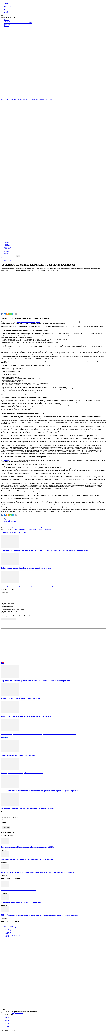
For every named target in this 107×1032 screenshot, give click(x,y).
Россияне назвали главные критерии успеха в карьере (20, 698)
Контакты (7, 24)
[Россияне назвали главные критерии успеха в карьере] (10, 695)
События (6, 3)
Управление (7, 6)
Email (4, 822)
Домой (3, 257)
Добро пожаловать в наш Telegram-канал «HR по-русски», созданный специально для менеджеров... (37, 872)
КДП (5, 9)
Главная (6, 20)
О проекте (7, 21)
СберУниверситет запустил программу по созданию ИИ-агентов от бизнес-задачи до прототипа (35, 681)
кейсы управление (9, 520)
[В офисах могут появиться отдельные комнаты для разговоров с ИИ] (10, 713)
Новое (2, 663)
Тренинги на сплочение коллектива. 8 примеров (18, 755)
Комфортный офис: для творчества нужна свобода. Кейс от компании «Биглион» (35, 527)
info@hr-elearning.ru (17, 1013)
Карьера (6, 11)
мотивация (7, 523)
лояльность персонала (10, 521)
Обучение (7, 8)
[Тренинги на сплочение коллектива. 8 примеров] (10, 752)
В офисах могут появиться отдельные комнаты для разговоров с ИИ (26, 716)
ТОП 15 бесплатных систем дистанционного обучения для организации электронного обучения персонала (39, 791)
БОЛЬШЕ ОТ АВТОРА (20, 532)
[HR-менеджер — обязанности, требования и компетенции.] (10, 769)
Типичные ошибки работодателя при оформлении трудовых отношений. (32, 529)
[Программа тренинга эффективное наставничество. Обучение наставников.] (5, 856)
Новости (6, 2)
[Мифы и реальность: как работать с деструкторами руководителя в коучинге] (10, 582)
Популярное (4, 737)
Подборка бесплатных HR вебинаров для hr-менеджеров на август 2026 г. (27, 808)
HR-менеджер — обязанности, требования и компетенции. (22, 773)
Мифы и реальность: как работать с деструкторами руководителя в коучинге (29, 586)
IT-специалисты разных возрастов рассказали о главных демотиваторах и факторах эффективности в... (38, 734)
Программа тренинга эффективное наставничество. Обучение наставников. (28, 859)
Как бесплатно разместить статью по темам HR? (18, 23)
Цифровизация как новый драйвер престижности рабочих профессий (26, 568)
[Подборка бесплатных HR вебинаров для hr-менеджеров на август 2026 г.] (10, 805)
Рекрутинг (7, 5)
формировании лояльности (9, 460)
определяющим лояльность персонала (28, 322)
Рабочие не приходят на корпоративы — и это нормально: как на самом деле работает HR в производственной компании (45, 550)
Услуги (6, 12)
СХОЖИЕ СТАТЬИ (7, 532)
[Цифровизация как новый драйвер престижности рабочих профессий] (10, 565)
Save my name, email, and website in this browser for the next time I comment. (23, 616)
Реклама (6, 26)
